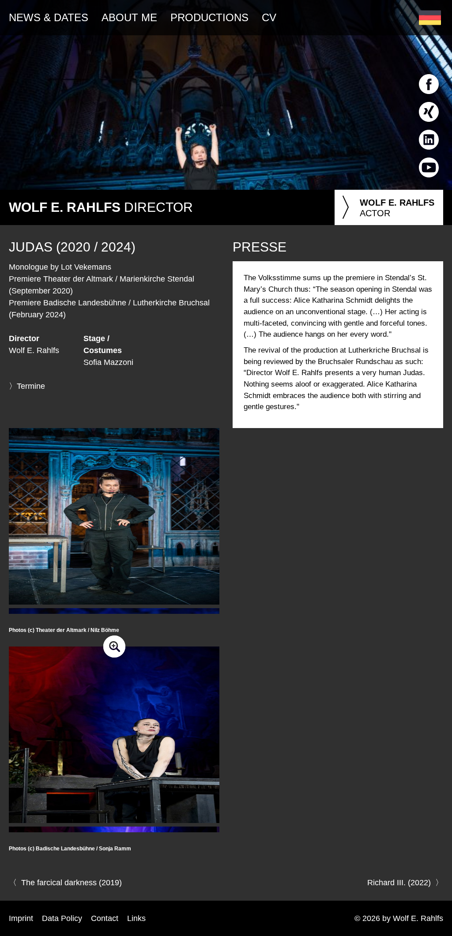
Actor (386, 207)
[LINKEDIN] (429, 151)
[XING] (429, 123)
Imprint (21, 918)
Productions (209, 17)
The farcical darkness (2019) (71, 882)
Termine (31, 386)
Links (136, 918)
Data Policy (62, 918)
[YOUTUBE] (429, 179)
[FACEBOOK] (429, 95)
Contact (104, 918)
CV (269, 17)
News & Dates (48, 17)
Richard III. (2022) (399, 882)
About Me (129, 17)
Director (101, 207)
